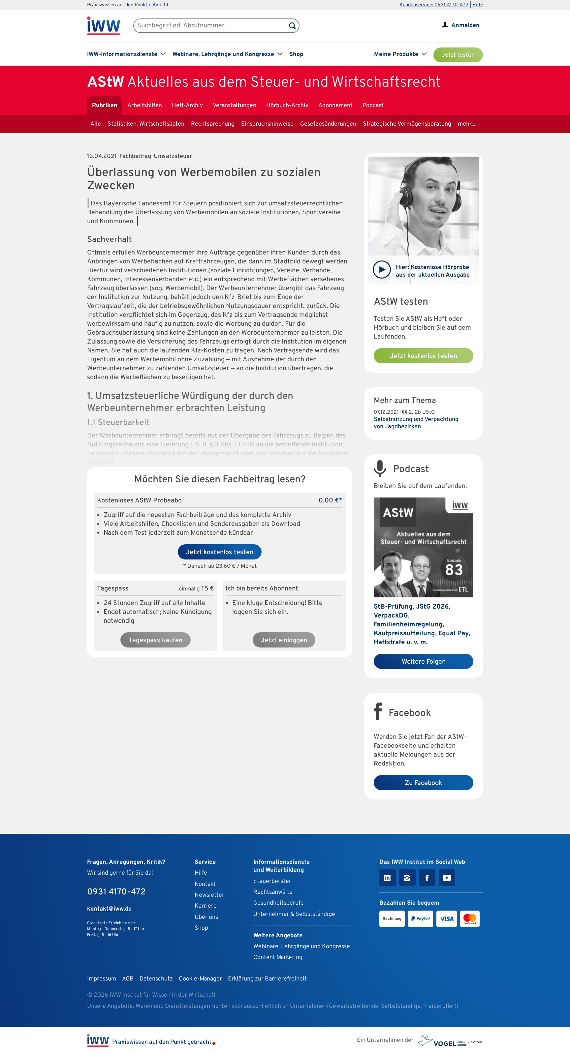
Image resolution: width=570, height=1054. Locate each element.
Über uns (206, 917)
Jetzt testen (458, 55)
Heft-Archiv (187, 105)
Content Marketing (277, 957)
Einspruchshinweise (267, 124)
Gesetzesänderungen (328, 124)
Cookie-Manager (200, 979)
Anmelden (465, 25)
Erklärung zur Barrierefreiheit (267, 979)
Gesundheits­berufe (278, 903)
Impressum (101, 979)
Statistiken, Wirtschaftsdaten (146, 124)
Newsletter (209, 895)
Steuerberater (272, 881)
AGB (128, 979)
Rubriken (104, 105)
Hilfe (477, 5)
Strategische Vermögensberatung (407, 124)
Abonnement (335, 105)
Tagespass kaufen (155, 640)
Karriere (206, 906)
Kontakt (205, 884)
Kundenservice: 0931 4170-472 (433, 5)
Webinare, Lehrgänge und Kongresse (301, 946)
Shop (296, 54)
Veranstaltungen (234, 105)
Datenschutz (156, 979)
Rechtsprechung (213, 124)
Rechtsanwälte (273, 892)
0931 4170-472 (116, 892)
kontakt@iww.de (109, 909)
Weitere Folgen (424, 662)
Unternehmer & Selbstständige (294, 914)
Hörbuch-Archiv (287, 105)
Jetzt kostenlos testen (219, 552)
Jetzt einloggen (284, 640)
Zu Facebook (423, 783)
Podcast (373, 105)
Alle (95, 124)
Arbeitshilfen (144, 105)
